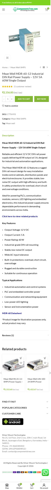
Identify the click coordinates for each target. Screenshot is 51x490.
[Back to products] (43, 67)
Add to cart (24, 99)
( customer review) (22, 86)
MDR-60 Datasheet (12, 313)
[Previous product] (40, 67)
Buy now (41, 99)
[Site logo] (25, 9)
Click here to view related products (20, 216)
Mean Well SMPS (18, 67)
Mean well (10, 123)
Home (5, 67)
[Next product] (47, 67)
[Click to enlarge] (7, 58)
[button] (20, 358)
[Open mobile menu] (3, 9)
